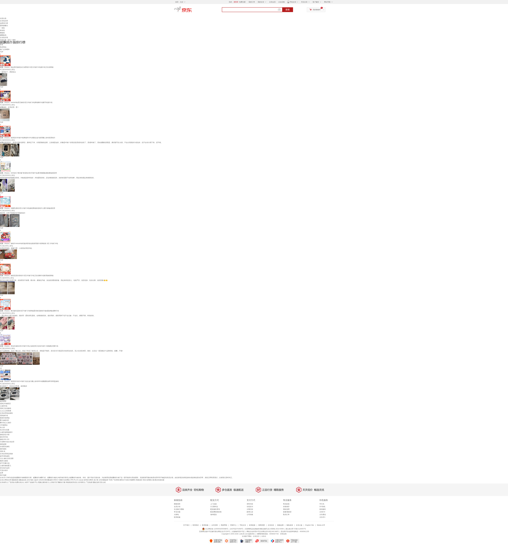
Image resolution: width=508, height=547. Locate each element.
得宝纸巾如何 (5, 468)
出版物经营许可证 (238, 531)
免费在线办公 (20, 482)
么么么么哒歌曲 (5, 411)
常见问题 (177, 512)
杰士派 (2, 427)
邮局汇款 (250, 512)
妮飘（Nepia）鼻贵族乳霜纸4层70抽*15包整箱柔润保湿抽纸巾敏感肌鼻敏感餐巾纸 (29, 311)
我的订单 (252, 2)
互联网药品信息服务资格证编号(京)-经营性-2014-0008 (264, 529)
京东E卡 (322, 512)
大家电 (176, 514)
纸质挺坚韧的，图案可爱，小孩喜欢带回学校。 (16, 248)
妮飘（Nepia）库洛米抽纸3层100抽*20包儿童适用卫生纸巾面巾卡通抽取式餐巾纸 (29, 346)
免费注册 (242, 2)
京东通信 (322, 514)
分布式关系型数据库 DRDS (48, 480)
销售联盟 (261, 525)
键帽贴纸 (3, 35)
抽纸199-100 (4, 439)
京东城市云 (4, 482)
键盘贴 (2, 33)
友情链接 (252, 525)
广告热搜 (89, 482)
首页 (9, 40)
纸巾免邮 (3, 475)
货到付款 (250, 504)
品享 (1, 473)
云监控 (35, 480)
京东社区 (271, 525)
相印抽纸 (3, 449)
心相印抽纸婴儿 (5, 466)
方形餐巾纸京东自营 (7, 442)
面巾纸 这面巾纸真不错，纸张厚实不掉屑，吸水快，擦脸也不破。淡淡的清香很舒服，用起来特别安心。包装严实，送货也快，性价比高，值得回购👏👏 (54, 280)
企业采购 (281, 2)
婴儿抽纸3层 (4, 420)
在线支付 (250, 507)
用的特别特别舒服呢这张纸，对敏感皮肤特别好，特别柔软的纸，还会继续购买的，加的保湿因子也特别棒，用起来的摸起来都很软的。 (47, 178)
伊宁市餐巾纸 (5, 463)
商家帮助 (224, 525)
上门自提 (213, 504)
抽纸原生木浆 (5, 435)
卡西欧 (60, 480)
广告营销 (116, 480)
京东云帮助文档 (5, 480)
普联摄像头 (4, 26)
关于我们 (186, 525)
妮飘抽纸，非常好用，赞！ (9, 107)
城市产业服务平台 (31, 482)
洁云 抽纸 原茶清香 (6, 458)
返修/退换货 (287, 512)
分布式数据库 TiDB (105, 480)
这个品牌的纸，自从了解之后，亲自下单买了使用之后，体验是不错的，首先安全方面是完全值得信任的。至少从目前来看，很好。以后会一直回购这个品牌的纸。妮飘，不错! (61, 351)
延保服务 (322, 509)
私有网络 (66, 480)
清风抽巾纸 (4, 415)
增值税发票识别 (71, 482)
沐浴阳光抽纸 (5, 446)
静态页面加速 (159, 480)
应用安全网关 (88, 480)
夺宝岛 (321, 504)
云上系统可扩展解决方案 (56, 482)
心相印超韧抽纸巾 (6, 432)
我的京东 (261, 2)
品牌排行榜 (4, 23)
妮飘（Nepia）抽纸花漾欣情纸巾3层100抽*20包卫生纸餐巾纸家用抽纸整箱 (26, 275)
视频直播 (15, 480)
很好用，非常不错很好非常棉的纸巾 (12, 213)
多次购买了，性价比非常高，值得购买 (13, 386)
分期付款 (250, 509)
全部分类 (3, 18)
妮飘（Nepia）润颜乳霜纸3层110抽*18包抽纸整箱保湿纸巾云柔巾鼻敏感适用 (27, 208)
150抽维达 (4, 425)
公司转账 (250, 514)
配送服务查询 (215, 509)
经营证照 (283, 534)
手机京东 (293, 2)
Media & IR (321, 525)
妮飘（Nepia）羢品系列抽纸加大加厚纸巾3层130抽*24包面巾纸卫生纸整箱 (26, 67)
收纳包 (2, 30)
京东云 (263, 536)
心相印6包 (3, 406)
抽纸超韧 (3, 444)
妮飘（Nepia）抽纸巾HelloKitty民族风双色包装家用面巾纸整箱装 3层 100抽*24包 (29, 243)
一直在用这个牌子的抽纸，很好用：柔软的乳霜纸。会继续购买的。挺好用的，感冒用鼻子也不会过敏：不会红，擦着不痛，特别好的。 (47, 316)
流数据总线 (22, 480)
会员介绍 (177, 507)
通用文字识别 (124, 480)
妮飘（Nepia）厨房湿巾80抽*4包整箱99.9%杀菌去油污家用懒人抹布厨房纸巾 (27, 138)
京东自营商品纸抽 (6, 454)
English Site (309, 525)
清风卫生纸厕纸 (5, 408)
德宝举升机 (4, 437)
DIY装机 (322, 507)
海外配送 (213, 514)
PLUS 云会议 (78, 480)
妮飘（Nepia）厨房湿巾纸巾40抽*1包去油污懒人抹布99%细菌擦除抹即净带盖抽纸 (29, 381)
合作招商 (214, 525)
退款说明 (286, 509)
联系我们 (196, 525)
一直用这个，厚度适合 (8, 72)
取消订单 (286, 514)
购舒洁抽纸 (4, 461)
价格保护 (286, 507)
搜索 (287, 9)
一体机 (2, 28)
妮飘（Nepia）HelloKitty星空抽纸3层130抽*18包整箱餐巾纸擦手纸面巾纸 (26, 102)
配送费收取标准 (215, 512)
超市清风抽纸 (5, 456)
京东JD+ (322, 517)
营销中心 (233, 525)
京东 (192, 11)
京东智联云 (81, 482)
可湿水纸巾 (4, 470)
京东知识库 (4, 21)
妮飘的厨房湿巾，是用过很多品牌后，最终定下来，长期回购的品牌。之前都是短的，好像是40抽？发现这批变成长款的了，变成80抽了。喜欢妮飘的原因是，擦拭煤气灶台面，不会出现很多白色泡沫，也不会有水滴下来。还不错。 (81, 142)
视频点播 (95, 482)
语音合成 (102, 482)
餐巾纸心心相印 (5, 423)
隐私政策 (290, 525)
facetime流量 (4, 430)
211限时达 (214, 507)
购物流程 (177, 504)
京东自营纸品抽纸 (6, 413)
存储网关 (132, 480)
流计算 (96, 480)
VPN (71, 480)
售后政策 (286, 504)
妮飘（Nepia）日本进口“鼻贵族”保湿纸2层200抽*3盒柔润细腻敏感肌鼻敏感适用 (28, 173)
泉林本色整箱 (5, 418)
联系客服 (177, 517)
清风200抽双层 (5, 404)
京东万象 (30, 480)
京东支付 (256, 536)
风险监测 (280, 525)
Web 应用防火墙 (148, 480)
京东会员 (272, 2)
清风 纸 (2, 451)
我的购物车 (317, 10)
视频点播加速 (43, 482)
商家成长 (139, 480)
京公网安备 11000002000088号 (216, 529)
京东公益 (299, 525)
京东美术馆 (4, 37)
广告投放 (11, 482)
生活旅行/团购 (179, 509)
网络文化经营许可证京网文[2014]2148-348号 (263, 531)
